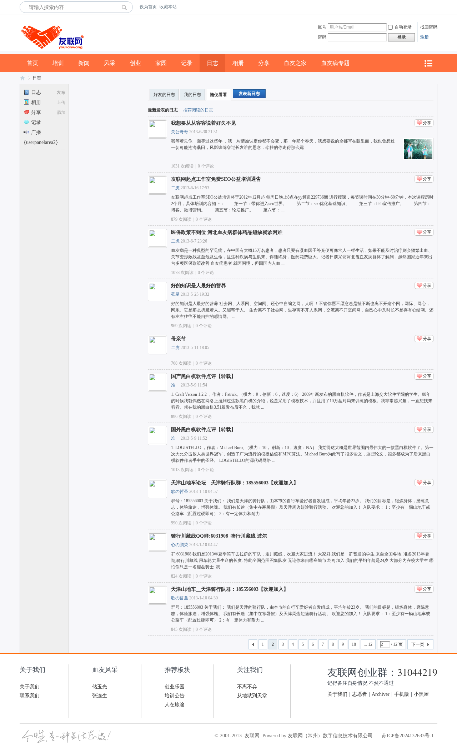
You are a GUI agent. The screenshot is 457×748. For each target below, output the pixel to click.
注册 (424, 37)
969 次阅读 (181, 325)
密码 (322, 37)
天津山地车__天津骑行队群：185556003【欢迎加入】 (229, 589)
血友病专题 (335, 63)
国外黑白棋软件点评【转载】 (203, 429)
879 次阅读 (181, 219)
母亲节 (178, 338)
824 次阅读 (181, 576)
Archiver (381, 694)
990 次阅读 (181, 522)
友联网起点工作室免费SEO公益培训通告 (216, 179)
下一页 (417, 644)
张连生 (99, 695)
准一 (175, 385)
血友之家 (295, 63)
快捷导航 (428, 63)
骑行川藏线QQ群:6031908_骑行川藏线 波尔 (219, 536)
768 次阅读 (181, 363)
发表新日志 (249, 93)
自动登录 (403, 27)
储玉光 (99, 686)
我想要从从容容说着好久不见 (203, 123)
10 (354, 644)
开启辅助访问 (435, 7)
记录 (186, 63)
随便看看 (218, 94)
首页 (32, 63)
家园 (161, 63)
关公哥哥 (179, 131)
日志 (212, 63)
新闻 (84, 63)
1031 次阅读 (182, 166)
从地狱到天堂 (252, 695)
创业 (135, 63)
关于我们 (30, 686)
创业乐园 (175, 686)
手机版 (401, 694)
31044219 (417, 672)
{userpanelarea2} (41, 142)
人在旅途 (175, 704)
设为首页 (148, 6)
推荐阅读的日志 (198, 110)
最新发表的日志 (163, 110)
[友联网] (52, 52)
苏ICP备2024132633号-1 (408, 735)
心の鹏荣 (179, 544)
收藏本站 (168, 6)
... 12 (368, 644)
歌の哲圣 (179, 491)
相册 (238, 63)
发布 (61, 92)
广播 (36, 132)
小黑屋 (421, 694)
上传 (61, 102)
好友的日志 (164, 94)
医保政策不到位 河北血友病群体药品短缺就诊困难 (226, 232)
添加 (61, 112)
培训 (58, 63)
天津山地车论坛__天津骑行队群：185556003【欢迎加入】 (234, 482)
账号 (322, 27)
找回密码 (428, 27)
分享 (264, 63)
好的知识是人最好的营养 (198, 285)
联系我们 (30, 695)
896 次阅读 (181, 416)
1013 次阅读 (182, 469)
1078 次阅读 (182, 272)
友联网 (22, 78)
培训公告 (175, 695)
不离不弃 (247, 686)
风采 (109, 63)
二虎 (175, 187)
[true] (126, 7)
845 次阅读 (181, 629)
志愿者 (359, 694)
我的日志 (192, 94)
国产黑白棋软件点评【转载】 (203, 376)
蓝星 (175, 294)
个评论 (206, 166)
